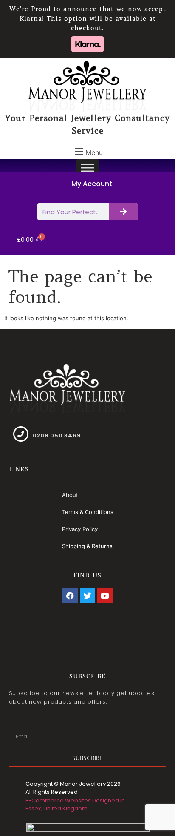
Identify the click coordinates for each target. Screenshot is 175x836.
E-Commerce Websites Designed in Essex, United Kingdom (75, 804)
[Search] (123, 211)
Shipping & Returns (87, 546)
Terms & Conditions (87, 511)
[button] (87, 151)
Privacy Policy (80, 529)
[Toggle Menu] (87, 168)
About (70, 494)
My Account (91, 184)
